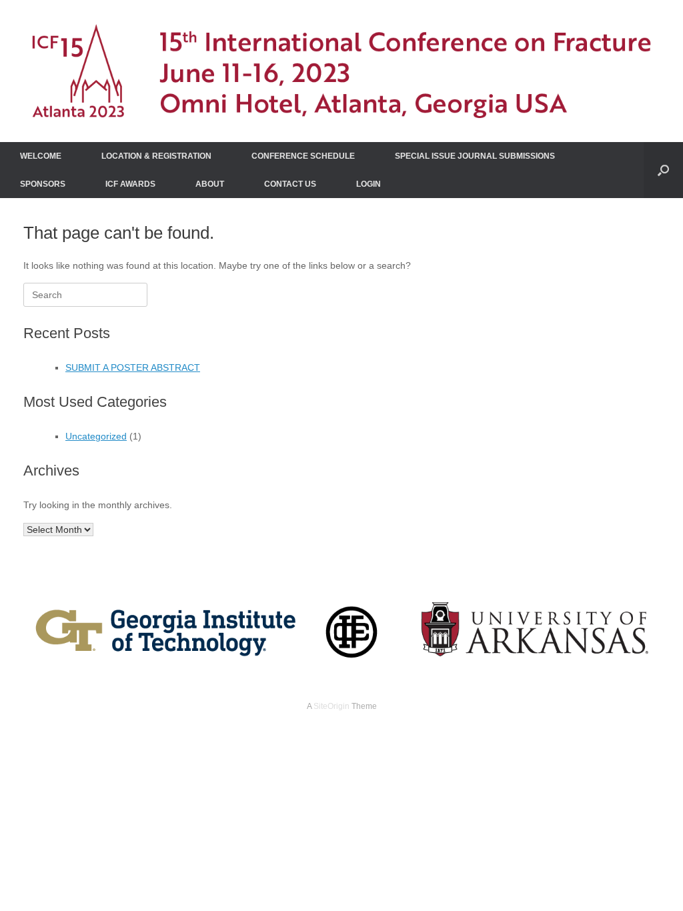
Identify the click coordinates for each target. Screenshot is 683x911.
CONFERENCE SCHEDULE (303, 156)
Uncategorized (96, 436)
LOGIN (368, 184)
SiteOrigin (331, 706)
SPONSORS (42, 184)
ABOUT (209, 184)
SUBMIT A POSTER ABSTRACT (132, 367)
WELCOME (40, 156)
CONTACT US (290, 184)
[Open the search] (663, 170)
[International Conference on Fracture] (341, 71)
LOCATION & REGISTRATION (156, 156)
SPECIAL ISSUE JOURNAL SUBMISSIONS (475, 156)
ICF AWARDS (130, 184)
